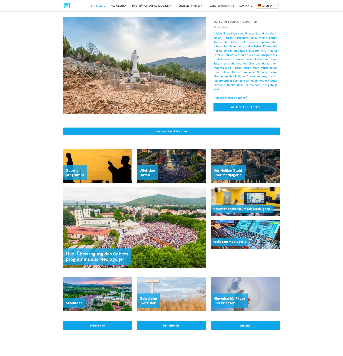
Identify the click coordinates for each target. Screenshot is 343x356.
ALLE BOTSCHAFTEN (245, 107)
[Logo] (67, 5)
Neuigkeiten (118, 5)
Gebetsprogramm (222, 5)
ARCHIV (245, 325)
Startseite (98, 5)
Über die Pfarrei (189, 5)
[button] (152, 6)
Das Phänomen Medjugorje (150, 5)
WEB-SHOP (98, 325)
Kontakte (245, 5)
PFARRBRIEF (171, 325)
